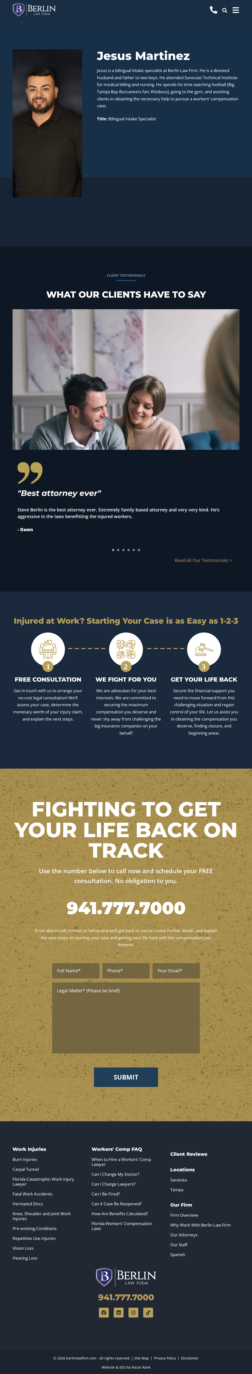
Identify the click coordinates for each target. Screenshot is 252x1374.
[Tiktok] (148, 1313)
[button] (224, 10)
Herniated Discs (28, 1203)
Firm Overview (184, 1215)
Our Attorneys (184, 1234)
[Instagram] (133, 1313)
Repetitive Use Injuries (34, 1238)
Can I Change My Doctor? (115, 1174)
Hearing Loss (25, 1258)
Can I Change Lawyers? (113, 1184)
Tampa (176, 1189)
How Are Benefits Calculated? (120, 1213)
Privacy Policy (165, 1358)
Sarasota (178, 1179)
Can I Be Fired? (106, 1194)
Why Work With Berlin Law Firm (200, 1225)
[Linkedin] (119, 1313)
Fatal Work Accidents (32, 1194)
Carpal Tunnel (26, 1169)
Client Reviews (188, 1154)
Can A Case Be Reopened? (117, 1203)
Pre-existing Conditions (35, 1228)
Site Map (141, 1358)
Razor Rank (141, 1367)
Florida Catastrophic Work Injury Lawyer (43, 1182)
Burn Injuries (25, 1159)
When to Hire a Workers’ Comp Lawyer (121, 1162)
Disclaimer (190, 1358)
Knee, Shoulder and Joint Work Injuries (42, 1216)
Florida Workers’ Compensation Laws (122, 1226)
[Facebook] (104, 1313)
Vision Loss (23, 1248)
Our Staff (178, 1244)
